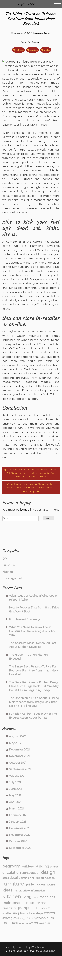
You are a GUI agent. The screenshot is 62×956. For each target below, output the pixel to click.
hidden (47, 50)
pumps (24, 908)
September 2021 (20, 769)
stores (49, 913)
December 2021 (19, 749)
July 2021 (15, 782)
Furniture (36, 42)
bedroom (19, 50)
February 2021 (18, 815)
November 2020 (20, 834)
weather (44, 923)
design (48, 872)
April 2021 (15, 802)
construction (31, 873)
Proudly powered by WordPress (25, 947)
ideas (7, 890)
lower (35, 897)
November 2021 (19, 756)
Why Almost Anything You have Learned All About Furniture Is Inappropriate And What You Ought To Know (32, 473)
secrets (45, 908)
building (42, 866)
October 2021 (17, 762)
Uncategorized (12, 578)
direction (26, 877)
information (37, 890)
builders (27, 866)
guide (29, 884)
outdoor (33, 903)
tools (6, 923)
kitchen (11, 896)
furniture (33, 50)
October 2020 (18, 841)
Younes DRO (47, 950)
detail (5, 877)
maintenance (14, 903)
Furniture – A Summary (24, 619)
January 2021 (17, 821)
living (27, 897)
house (50, 884)
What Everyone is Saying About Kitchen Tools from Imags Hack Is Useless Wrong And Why (31, 488)
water (33, 923)
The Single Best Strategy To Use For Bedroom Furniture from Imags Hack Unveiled (33, 670)
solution (29, 913)
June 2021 (15, 788)
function (50, 877)
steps (39, 913)
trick (15, 923)
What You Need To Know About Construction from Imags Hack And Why (32, 631)
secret (36, 908)
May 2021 (15, 795)
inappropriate (21, 890)
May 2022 (15, 743)
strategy (21, 918)
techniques (45, 918)
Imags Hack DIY (26, 4)
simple (18, 913)
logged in (26, 509)
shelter (7, 913)
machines (47, 897)
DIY (4, 558)
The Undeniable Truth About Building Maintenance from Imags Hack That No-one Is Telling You (34, 701)
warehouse (23, 923)
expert (40, 877)
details (15, 878)
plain (43, 903)
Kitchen (7, 571)
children (54, 866)
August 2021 (17, 775)
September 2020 (20, 847)
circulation (11, 872)
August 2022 (17, 736)
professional (9, 908)
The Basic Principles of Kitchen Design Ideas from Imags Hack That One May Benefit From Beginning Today (34, 686)
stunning (31, 918)
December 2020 (20, 828)
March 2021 (16, 808)
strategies (9, 918)
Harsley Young (42, 32)
